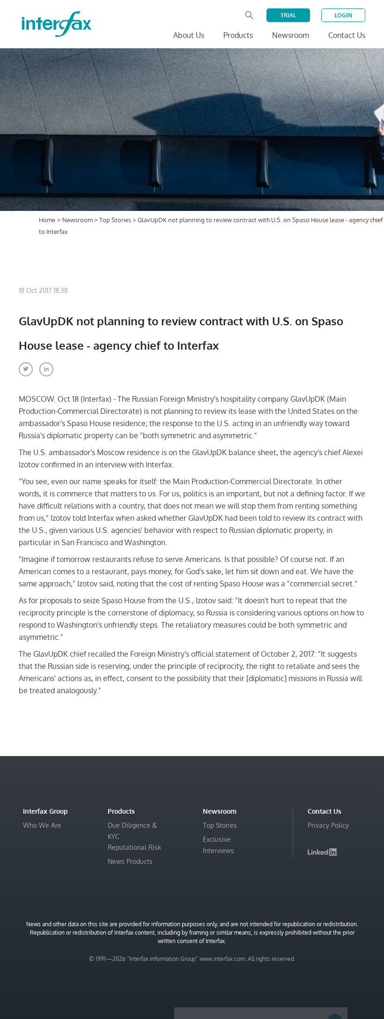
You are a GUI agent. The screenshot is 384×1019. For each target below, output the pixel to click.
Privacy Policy (328, 825)
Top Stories (116, 220)
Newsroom (78, 220)
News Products (130, 861)
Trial (288, 15)
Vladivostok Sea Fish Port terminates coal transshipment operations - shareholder (256, 991)
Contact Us (346, 35)
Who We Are (42, 825)
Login (343, 15)
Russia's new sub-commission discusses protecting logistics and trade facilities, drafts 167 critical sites (253, 939)
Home (47, 220)
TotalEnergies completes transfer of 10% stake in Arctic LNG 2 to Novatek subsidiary (259, 967)
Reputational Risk (134, 847)
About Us (188, 35)
